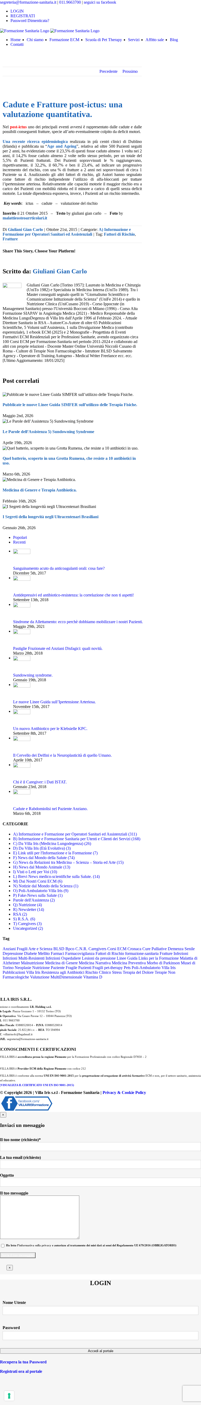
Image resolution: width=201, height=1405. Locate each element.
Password (11, 1327)
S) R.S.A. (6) (24, 919)
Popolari (20, 537)
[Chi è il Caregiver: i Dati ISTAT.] (21, 764)
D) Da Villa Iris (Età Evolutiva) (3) (42, 848)
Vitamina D (92, 977)
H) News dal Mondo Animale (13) (41, 867)
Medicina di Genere (61, 963)
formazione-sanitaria (142, 953)
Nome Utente (14, 1302)
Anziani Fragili (15, 949)
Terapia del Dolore (138, 972)
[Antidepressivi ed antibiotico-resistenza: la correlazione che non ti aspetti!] (21, 578)
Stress (117, 972)
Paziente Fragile (64, 967)
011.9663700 (70, 2)
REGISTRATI (22, 16)
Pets (127, 967)
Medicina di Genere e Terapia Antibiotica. (40, 490)
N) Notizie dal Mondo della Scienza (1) (45, 886)
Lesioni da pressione (99, 958)
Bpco (69, 949)
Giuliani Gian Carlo (25, 229)
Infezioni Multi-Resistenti (23, 958)
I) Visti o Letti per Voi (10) (35, 872)
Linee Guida (127, 958)
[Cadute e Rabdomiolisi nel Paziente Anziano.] (21, 791)
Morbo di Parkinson (163, 963)
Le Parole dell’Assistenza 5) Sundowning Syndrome (48, 431)
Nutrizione (41, 967)
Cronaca (134, 949)
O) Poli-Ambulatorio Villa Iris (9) (40, 890)
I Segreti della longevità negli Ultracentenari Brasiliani (50, 517)
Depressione (13, 953)
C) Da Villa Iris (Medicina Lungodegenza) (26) (52, 843)
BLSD (58, 949)
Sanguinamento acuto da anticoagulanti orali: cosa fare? (59, 568)
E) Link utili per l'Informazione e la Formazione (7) (55, 853)
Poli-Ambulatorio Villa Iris (154, 967)
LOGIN (17, 11)
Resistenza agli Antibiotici (62, 972)
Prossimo (130, 71)
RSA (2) (20, 914)
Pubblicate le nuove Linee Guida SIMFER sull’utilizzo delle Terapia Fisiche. (70, 404)
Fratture (10, 239)
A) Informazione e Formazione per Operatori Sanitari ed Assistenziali (67, 231)
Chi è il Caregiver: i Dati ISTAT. (40, 782)
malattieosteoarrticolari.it (25, 218)
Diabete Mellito (37, 953)
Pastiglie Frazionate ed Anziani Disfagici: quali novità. (58, 648)
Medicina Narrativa (95, 963)
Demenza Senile (181, 949)
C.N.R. (81, 949)
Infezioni (181, 953)
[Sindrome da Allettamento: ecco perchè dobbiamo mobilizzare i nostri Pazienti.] (21, 604)
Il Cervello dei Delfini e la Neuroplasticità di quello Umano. (62, 755)
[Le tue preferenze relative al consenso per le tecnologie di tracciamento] (9, 1396)
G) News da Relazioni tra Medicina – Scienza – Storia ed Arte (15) (68, 862)
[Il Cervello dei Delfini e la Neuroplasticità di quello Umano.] (21, 738)
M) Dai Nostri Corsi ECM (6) (37, 881)
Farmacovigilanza (79, 953)
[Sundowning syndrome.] (21, 658)
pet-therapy (113, 967)
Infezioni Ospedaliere (63, 958)
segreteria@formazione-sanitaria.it (28, 2)
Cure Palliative (154, 949)
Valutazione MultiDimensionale (56, 977)
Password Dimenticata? (29, 20)
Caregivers (97, 949)
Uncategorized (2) (28, 928)
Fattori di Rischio (119, 234)
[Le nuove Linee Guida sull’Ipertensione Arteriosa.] (21, 684)
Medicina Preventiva (129, 963)
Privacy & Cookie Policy (124, 1092)
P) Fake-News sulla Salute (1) (38, 895)
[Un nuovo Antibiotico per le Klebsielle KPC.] (21, 711)
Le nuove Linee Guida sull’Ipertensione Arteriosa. (54, 702)
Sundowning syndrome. (33, 675)
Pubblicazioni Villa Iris (21, 972)
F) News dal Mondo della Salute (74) (44, 857)
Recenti (19, 542)
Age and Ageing (61, 146)
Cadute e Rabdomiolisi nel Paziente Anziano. (50, 808)
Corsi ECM (116, 949)
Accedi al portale (100, 1351)
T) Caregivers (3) (27, 923)
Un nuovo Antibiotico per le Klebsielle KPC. (50, 728)
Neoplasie (23, 967)
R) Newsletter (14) (28, 909)
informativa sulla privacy (35, 1245)
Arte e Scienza (40, 949)
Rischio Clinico (98, 972)
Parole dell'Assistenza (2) (34, 900)
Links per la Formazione (158, 958)
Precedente (108, 71)
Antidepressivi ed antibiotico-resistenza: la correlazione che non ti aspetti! (73, 595)
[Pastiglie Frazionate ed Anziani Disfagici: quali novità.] (21, 631)
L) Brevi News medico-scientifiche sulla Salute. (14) (56, 876)
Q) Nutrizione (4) (27, 905)
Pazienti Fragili (90, 967)
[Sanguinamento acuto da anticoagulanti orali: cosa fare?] (21, 551)
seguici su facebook (100, 2)
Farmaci (57, 953)
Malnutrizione (32, 963)
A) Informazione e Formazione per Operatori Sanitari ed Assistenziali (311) (75, 834)
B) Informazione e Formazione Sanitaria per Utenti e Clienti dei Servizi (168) (76, 839)
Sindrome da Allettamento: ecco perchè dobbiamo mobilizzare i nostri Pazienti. (78, 621)
